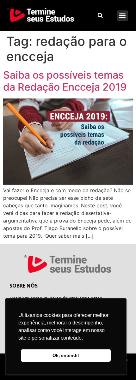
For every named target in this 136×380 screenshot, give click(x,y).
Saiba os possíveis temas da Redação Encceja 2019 (65, 81)
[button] (122, 15)
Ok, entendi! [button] (66, 355)
